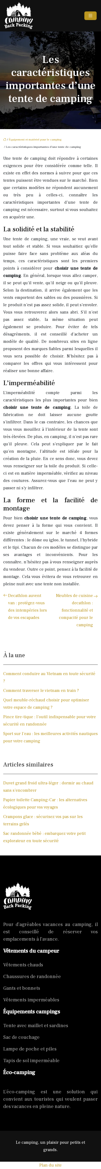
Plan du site (50, 1165)
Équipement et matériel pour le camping (35, 140)
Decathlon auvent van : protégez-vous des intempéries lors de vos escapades (27, 606)
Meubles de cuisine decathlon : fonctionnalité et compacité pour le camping (74, 610)
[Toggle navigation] (90, 15)
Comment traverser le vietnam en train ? (41, 690)
